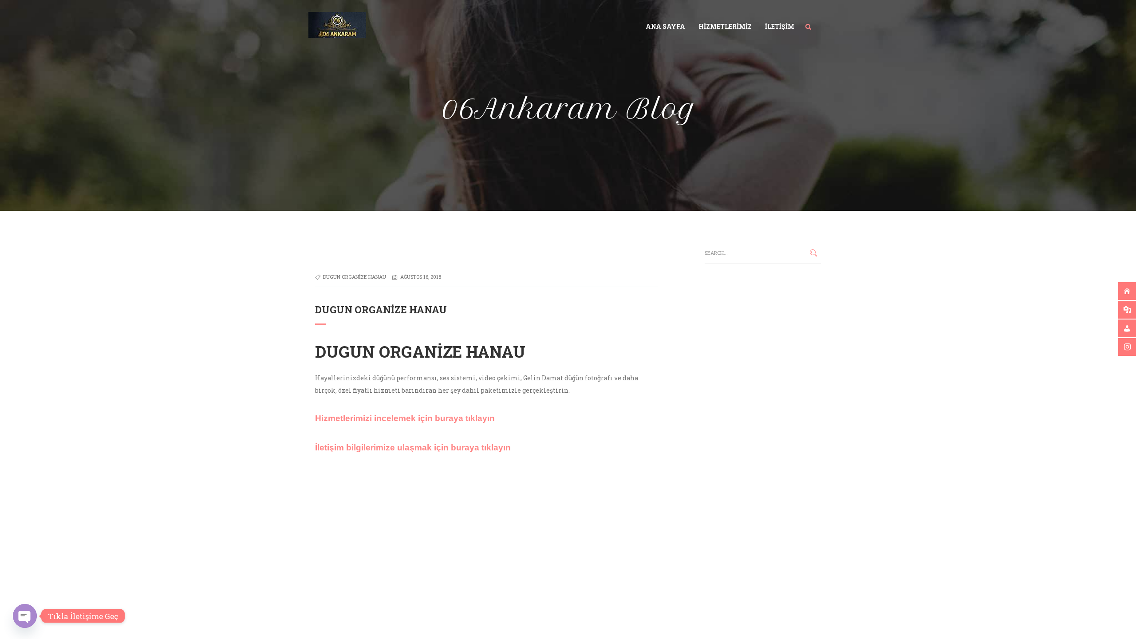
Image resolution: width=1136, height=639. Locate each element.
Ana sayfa (665, 26)
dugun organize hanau (354, 276)
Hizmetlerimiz (725, 26)
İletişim (779, 26)
